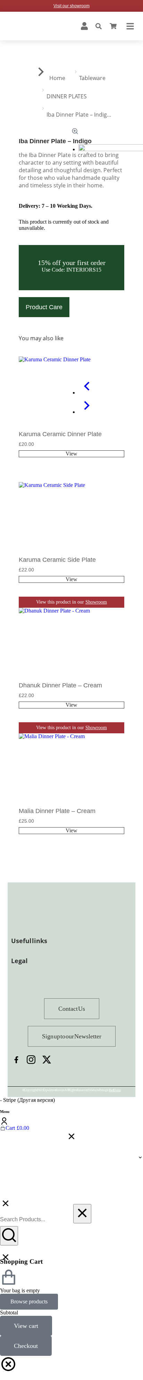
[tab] (71, 962)
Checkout (26, 1345)
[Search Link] (98, 26)
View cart (26, 1325)
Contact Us (71, 1008)
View (71, 454)
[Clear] (82, 1213)
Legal (19, 961)
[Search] (9, 1235)
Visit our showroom (71, 5)
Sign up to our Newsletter (71, 1036)
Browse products (29, 1301)
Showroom (96, 476)
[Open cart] (113, 26)
